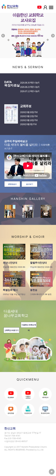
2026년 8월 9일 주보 (28, 124)
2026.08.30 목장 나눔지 (29, 83)
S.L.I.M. (40, 449)
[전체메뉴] (51, 9)
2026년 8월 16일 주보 (29, 120)
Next (53, 36)
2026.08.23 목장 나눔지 (29, 87)
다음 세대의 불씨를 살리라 (27, 145)
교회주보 (25, 106)
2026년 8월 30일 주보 (29, 112)
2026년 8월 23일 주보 (29, 116)
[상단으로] (52, 472)
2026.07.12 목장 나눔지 (29, 91)
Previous (3, 36)
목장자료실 (12, 83)
